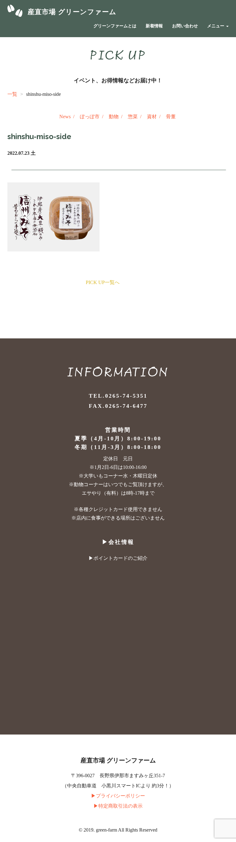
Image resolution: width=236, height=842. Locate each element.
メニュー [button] (216, 26)
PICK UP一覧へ (103, 282)
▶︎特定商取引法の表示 (118, 806)
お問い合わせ (185, 26)
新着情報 (154, 26)
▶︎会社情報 (118, 542)
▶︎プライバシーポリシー (118, 795)
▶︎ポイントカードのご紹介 (118, 558)
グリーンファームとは (114, 26)
